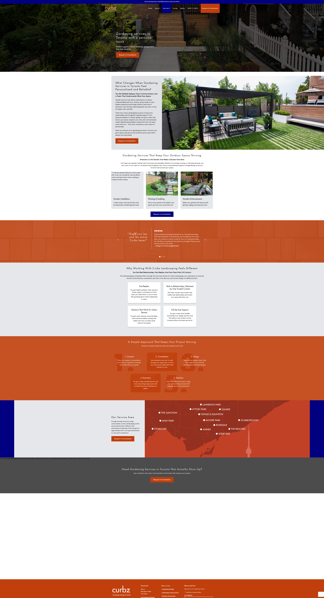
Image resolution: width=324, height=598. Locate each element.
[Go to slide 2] (162, 256)
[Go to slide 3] (164, 256)
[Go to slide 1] (159, 256)
